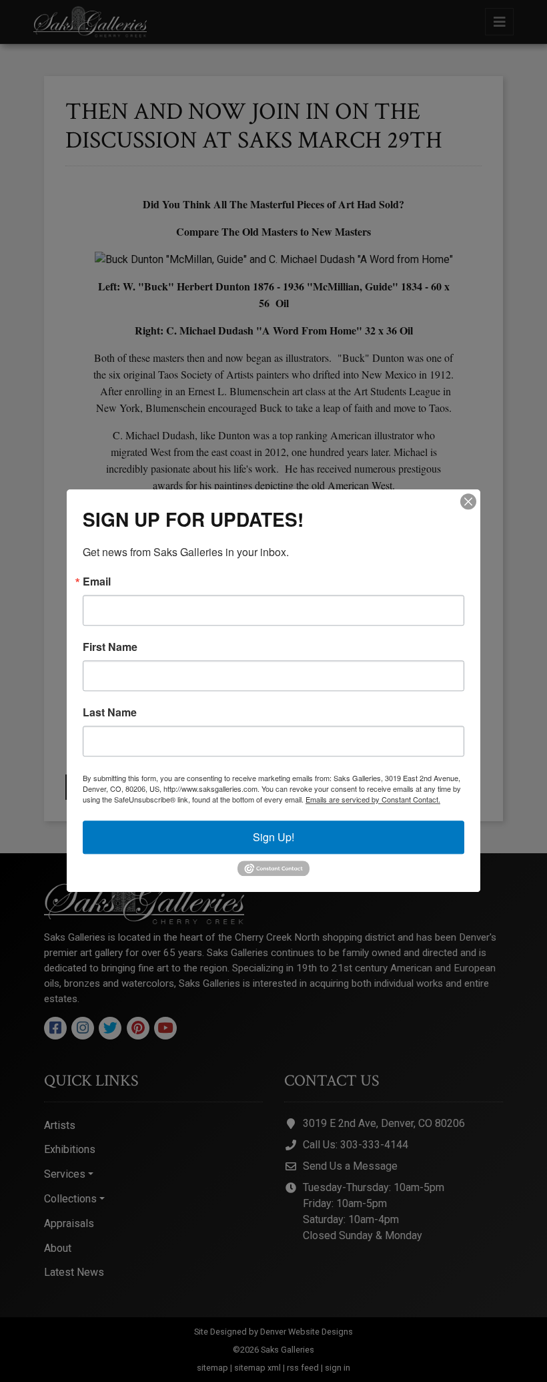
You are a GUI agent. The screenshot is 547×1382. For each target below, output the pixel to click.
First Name (110, 647)
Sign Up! (273, 837)
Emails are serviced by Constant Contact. (373, 799)
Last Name (110, 712)
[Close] (468, 501)
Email (97, 581)
